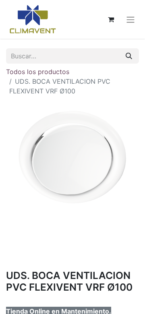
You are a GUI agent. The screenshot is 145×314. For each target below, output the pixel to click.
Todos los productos (37, 72)
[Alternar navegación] (130, 19)
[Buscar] (129, 56)
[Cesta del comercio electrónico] (111, 19)
